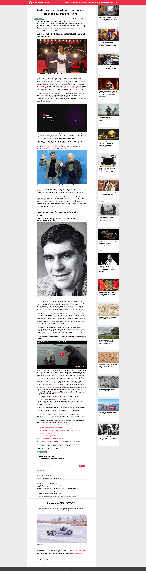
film (73, 445)
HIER (58, 564)
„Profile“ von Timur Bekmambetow (73, 86)
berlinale (48, 448)
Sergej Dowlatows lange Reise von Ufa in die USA (49, 486)
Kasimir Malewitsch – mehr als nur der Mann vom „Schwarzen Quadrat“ (107, 294)
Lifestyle (94, 2)
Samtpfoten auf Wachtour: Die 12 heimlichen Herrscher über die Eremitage (108, 68)
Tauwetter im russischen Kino (46, 433)
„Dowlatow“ (39, 79)
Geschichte (84, 2)
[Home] (30, 2)
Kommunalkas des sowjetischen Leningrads (49, 387)
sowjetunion (41, 445)
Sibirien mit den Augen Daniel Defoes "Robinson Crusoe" (107, 318)
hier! (81, 569)
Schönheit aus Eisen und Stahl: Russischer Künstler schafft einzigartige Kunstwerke (107, 243)
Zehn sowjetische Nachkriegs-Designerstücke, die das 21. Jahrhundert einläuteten (107, 170)
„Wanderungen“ (40, 135)
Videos (46, 559)
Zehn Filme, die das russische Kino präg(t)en (50, 427)
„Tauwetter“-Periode (50, 377)
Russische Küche (105, 2)
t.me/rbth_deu (80, 551)
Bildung (111, 2)
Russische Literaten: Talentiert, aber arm (47, 483)
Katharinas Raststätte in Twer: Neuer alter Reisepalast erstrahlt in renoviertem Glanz (108, 19)
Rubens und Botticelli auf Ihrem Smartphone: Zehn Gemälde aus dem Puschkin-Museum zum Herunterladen (108, 94)
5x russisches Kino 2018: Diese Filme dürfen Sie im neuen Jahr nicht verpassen (59, 430)
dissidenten (55, 448)
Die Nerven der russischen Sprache (45, 480)
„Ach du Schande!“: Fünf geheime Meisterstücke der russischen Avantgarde (106, 219)
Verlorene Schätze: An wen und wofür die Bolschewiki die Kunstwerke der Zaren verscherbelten (108, 144)
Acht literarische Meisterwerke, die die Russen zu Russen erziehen (108, 194)
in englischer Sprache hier (70, 209)
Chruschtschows (40, 377)
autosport (40, 559)
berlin (78, 445)
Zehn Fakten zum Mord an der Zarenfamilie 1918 (107, 390)
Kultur (89, 2)
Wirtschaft (67, 2)
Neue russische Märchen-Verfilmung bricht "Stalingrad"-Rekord (108, 119)
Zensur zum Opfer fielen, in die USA (45, 148)
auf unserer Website (76, 554)
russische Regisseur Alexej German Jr (58, 145)
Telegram (85, 18)
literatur (68, 445)
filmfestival (41, 448)
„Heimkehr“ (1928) (41, 97)
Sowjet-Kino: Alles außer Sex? (47, 436)
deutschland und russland (52, 445)
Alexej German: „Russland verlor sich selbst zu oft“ (49, 478)
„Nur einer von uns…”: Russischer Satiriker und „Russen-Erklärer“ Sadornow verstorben (107, 269)
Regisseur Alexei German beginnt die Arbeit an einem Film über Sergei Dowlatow (57, 488)
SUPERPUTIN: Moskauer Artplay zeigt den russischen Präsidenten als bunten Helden (107, 44)
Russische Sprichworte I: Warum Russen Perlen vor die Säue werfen (108, 366)
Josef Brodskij (66, 309)
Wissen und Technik (76, 2)
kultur (61, 445)
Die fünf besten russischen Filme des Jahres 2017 (51, 438)
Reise (98, 2)
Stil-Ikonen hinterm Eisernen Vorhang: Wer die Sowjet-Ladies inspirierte (108, 438)
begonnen (63, 148)
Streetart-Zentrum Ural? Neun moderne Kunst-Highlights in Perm (107, 414)
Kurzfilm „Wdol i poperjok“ (48, 84)
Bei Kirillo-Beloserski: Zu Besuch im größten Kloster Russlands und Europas (106, 342)
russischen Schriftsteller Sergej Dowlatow (52, 146)
